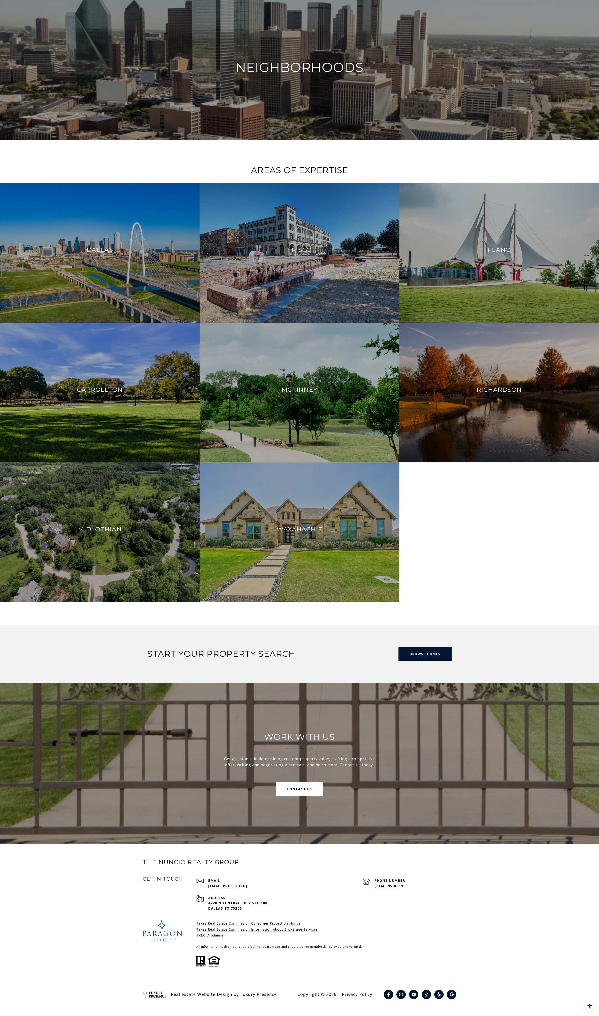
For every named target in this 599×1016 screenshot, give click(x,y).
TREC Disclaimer (210, 935)
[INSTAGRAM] (401, 994)
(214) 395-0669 (388, 886)
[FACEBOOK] (388, 994)
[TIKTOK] (426, 994)
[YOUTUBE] (413, 994)
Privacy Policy (357, 994)
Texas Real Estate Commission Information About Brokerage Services (257, 929)
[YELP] (439, 994)
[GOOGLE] (451, 994)
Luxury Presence (258, 994)
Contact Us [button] (299, 789)
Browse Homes (425, 654)
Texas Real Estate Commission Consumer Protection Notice (248, 923)
